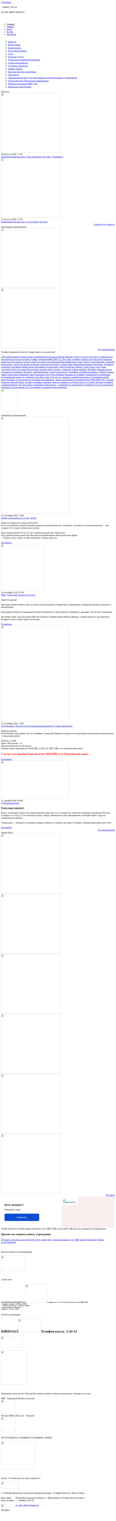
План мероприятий (17, 51)
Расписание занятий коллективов (24, 60)
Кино (9, 29)
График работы (15, 69)
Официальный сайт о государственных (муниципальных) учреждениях (42, 78)
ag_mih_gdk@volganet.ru (27, 1505)
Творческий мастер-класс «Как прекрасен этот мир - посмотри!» (32, 157)
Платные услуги (16, 57)
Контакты (11, 34)
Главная (10, 24)
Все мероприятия (106, 349)
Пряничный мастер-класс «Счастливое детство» (24, 222)
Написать (22, 1217)
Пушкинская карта (10, 803)
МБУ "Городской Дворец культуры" (18, 595)
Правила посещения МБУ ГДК (22, 84)
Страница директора (18, 66)
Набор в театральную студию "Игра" (19, 518)
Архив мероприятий (18, 63)
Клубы (10, 32)
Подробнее (6, 542)
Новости (12, 42)
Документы (13, 75)
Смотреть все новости (104, 224)
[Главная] (6, 2)
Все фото (110, 1195)
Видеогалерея (14, 48)
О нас (10, 54)
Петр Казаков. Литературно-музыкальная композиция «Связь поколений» (37, 726)
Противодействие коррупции (22, 72)
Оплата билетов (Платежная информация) (28, 81)
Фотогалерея (14, 45)
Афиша (10, 26)
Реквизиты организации (19, 87)
